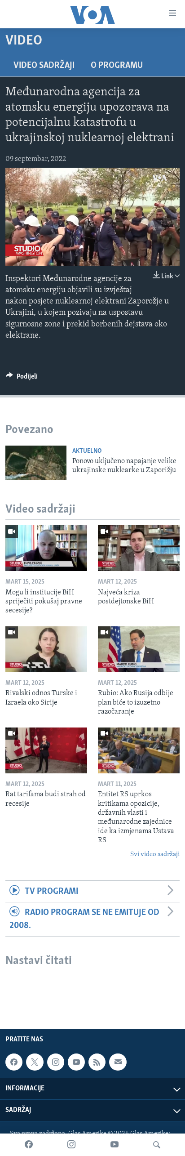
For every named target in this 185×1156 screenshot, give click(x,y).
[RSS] (97, 1062)
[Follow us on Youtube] (76, 1062)
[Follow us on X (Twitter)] (34, 1062)
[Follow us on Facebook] (13, 1062)
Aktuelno (86, 451)
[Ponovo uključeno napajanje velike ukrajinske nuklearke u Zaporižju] (35, 463)
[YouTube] (114, 1145)
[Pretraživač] (156, 1145)
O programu (117, 65)
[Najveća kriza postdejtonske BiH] (139, 548)
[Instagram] (71, 1145)
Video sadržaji (44, 65)
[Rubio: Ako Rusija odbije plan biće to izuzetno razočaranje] (139, 649)
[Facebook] (29, 1145)
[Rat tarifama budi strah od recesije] (46, 750)
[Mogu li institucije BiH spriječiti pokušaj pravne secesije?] (46, 548)
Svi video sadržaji (155, 854)
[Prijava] (117, 1062)
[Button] (22, 378)
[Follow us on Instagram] (55, 1062)
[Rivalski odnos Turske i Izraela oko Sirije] (46, 649)
